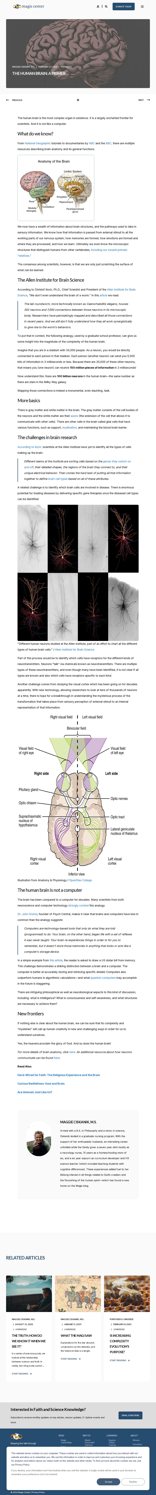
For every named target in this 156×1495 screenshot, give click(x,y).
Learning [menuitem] (111, 1435)
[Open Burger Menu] (142, 6)
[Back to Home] (30, 6)
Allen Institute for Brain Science (74, 649)
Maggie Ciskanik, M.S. (23, 67)
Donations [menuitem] (137, 1444)
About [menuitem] (134, 1435)
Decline (133, 1481)
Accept (108, 1481)
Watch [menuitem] (86, 1435)
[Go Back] (78, 100)
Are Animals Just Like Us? (35, 1092)
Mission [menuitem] (136, 1440)
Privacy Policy (38, 1492)
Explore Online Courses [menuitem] (112, 1442)
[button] (6, 1488)
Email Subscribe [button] (130, 1415)
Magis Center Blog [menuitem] (66, 1441)
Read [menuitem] (61, 1435)
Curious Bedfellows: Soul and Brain (41, 1083)
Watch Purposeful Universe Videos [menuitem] (89, 1444)
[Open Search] (106, 6)
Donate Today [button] (123, 6)
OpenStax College (80, 880)
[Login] (98, 6)
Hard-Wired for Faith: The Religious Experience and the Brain (59, 1075)
